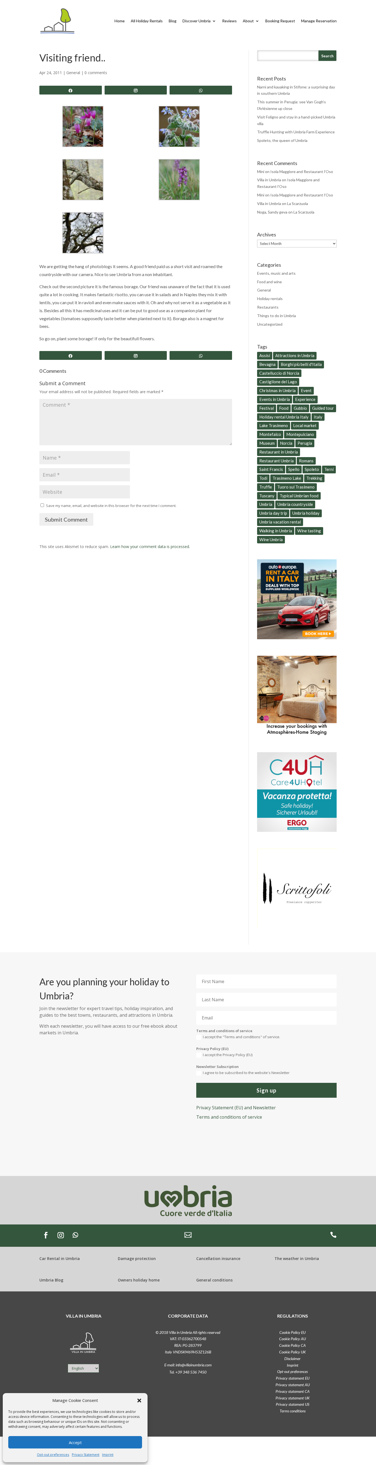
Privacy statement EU (292, 1378)
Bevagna (267, 364)
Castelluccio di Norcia (279, 373)
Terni (329, 469)
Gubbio (300, 408)
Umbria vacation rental (280, 521)
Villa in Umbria (269, 179)
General (73, 72)
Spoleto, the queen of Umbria (282, 140)
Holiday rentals (270, 298)
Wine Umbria (271, 539)
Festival (266, 408)
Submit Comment (66, 519)
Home (120, 20)
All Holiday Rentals (147, 20)
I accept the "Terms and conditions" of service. (241, 1036)
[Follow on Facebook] (45, 1235)
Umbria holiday (306, 513)
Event (306, 390)
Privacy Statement (85, 1454)
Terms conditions (293, 1411)
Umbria (265, 504)
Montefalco (270, 434)
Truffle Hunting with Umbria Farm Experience (296, 131)
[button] (139, 1400)
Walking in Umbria (275, 530)
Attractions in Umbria (294, 355)
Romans (306, 460)
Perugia (305, 443)
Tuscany (266, 495)
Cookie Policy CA (292, 1345)
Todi (263, 478)
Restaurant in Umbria (278, 451)
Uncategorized (269, 324)
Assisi (264, 355)
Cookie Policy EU (292, 1332)
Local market (305, 425)
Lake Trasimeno (273, 425)
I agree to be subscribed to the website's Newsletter (246, 1072)
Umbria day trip (273, 513)
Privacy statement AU (293, 1384)
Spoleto (312, 469)
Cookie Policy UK (292, 1352)
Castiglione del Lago (278, 381)
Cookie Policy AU (292, 1338)
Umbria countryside (295, 504)
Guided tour (323, 408)
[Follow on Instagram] (60, 1235)
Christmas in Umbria (277, 390)
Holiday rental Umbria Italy (284, 416)
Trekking (314, 478)
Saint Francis (271, 469)
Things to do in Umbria (276, 315)
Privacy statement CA (293, 1391)
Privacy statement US (292, 1404)
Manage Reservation (319, 20)
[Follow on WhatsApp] (75, 1235)
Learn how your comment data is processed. (150, 546)
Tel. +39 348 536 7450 (187, 1372)
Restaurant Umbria (276, 460)
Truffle (265, 486)
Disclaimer (292, 1358)
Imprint (107, 1454)
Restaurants (268, 307)
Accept (75, 1442)
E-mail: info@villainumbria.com (188, 1365)
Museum (267, 443)
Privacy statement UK (293, 1398)
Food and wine (269, 281)
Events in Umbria (274, 399)
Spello (293, 469)
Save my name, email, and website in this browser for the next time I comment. (111, 505)
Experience (305, 399)
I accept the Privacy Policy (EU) (227, 1054)
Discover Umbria (196, 20)
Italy (318, 416)
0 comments (96, 72)
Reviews (229, 20)
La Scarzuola (297, 203)
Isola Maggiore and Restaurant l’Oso (301, 171)
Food (283, 408)
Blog (172, 20)
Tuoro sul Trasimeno (296, 486)
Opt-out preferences (53, 1454)
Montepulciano (300, 434)
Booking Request (280, 20)
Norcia (286, 443)
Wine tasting (309, 530)
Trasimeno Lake (287, 478)
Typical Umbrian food (299, 495)
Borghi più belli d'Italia (301, 364)
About (248, 20)
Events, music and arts (276, 273)
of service (229, 1117)
